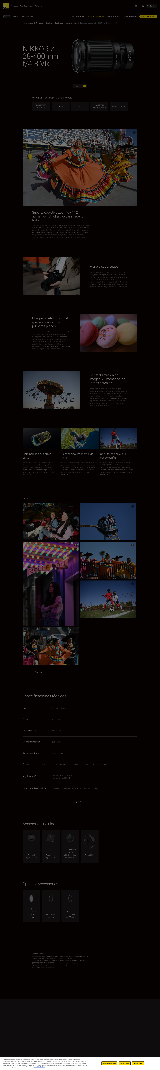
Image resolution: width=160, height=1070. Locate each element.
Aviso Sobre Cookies (39, 1067)
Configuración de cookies (109, 1063)
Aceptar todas (138, 1063)
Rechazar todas (124, 1063)
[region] (80, 1063)
